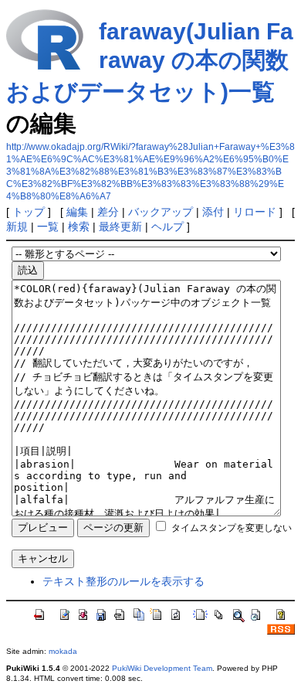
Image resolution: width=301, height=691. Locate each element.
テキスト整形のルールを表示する (123, 581)
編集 (77, 212)
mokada (63, 651)
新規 (17, 226)
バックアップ (160, 212)
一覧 (48, 226)
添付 (213, 212)
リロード (254, 212)
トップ (28, 212)
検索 (79, 226)
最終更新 (120, 226)
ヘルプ (167, 226)
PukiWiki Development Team (162, 668)
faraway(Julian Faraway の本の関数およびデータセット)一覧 (149, 61)
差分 (108, 212)
